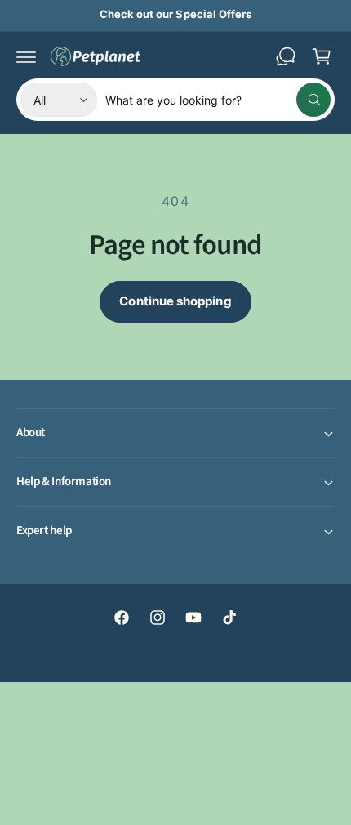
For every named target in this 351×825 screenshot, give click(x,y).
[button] (26, 56)
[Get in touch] (286, 56)
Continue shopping (175, 301)
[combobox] (218, 99)
